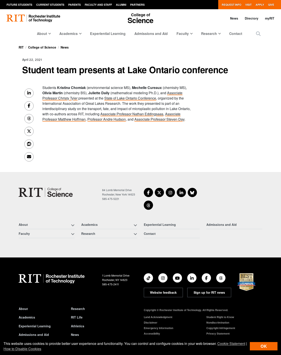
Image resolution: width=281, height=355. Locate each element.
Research (78, 308)
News (234, 18)
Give (271, 5)
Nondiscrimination (217, 322)
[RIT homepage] (33, 18)
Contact (235, 33)
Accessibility (152, 333)
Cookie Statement (231, 343)
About (23, 308)
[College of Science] (46, 192)
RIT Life (77, 317)
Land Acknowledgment (158, 317)
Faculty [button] (183, 33)
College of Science (42, 47)
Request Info (231, 5)
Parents (74, 5)
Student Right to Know (220, 317)
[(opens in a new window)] (148, 192)
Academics (27, 317)
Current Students (50, 5)
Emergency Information (158, 328)
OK (264, 346)
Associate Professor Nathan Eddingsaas (131, 113)
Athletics (77, 326)
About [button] (42, 33)
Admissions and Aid (151, 33)
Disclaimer (150, 322)
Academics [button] (68, 33)
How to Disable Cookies (22, 348)
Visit (248, 5)
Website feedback (163, 292)
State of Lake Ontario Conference (130, 98)
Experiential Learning (108, 33)
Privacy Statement (218, 333)
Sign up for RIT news (209, 292)
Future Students (19, 5)
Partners (137, 5)
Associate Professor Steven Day (159, 119)
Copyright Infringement (220, 328)
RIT (21, 47)
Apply (260, 5)
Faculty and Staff (98, 5)
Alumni (121, 5)
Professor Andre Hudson (106, 119)
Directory (251, 18)
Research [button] (209, 33)
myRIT (269, 18)
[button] (258, 33)
